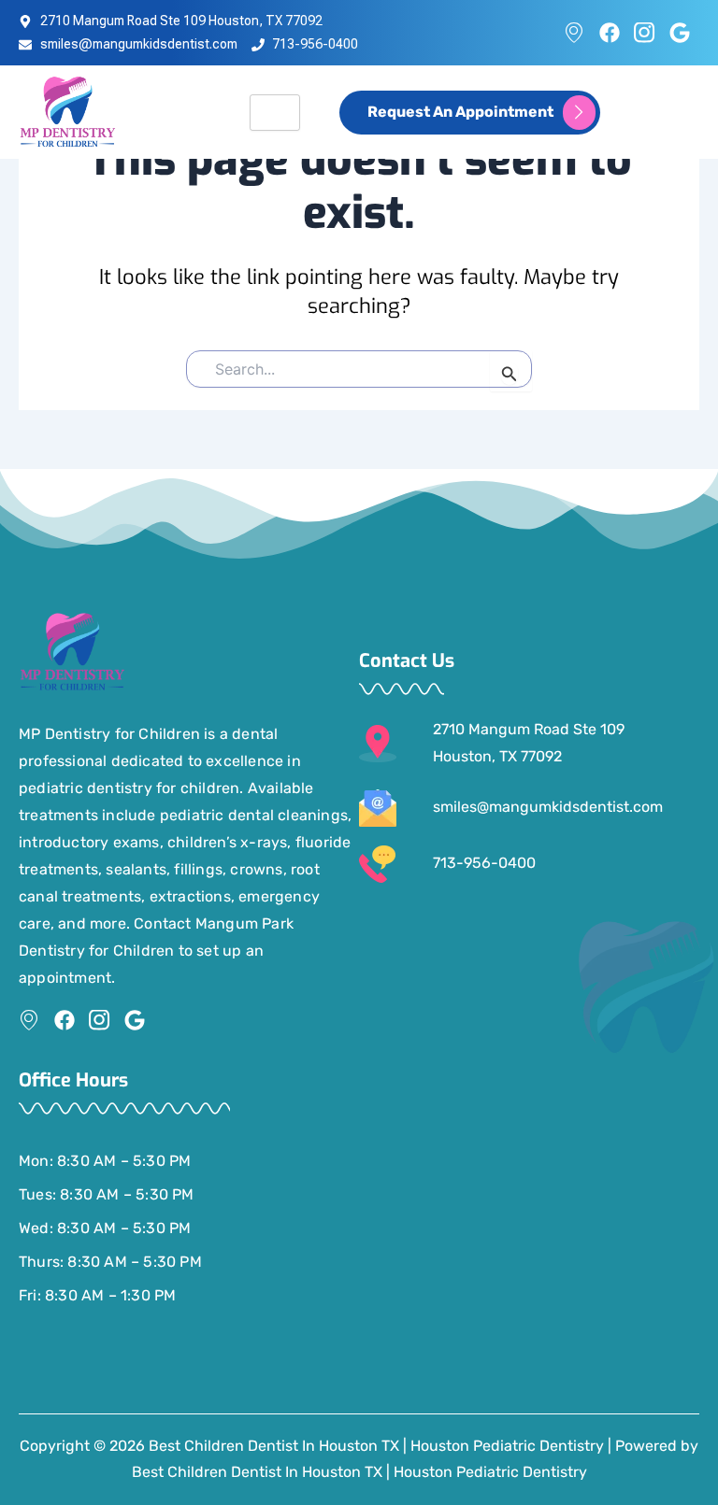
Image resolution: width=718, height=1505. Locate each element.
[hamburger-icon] (275, 112)
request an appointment (460, 111)
